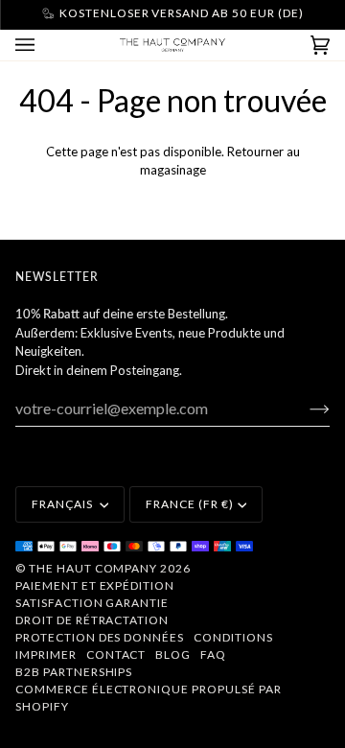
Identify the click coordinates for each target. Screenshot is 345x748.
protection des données (99, 637)
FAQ (213, 654)
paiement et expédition (94, 585)
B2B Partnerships (73, 672)
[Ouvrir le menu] (44, 45)
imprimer (46, 654)
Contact (116, 654)
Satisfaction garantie (92, 603)
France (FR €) (189, 504)
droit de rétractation (92, 620)
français (64, 504)
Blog (173, 654)
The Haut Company (93, 568)
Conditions (233, 637)
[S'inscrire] (304, 408)
